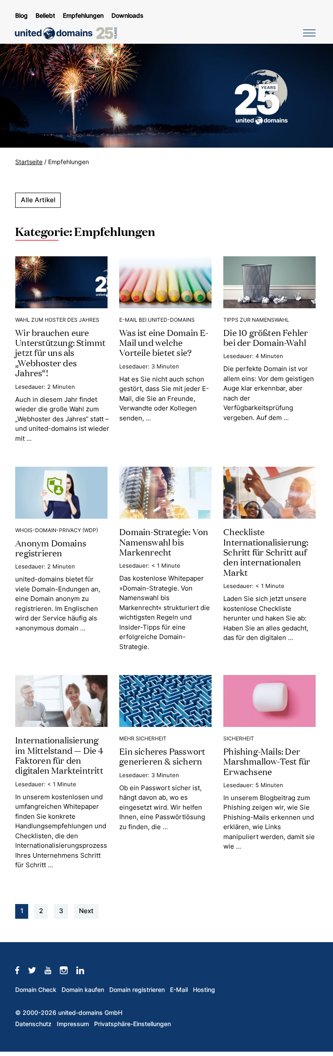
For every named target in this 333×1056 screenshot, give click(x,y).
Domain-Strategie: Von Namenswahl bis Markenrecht (163, 541)
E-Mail (179, 989)
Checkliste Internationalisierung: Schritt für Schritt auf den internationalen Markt (265, 551)
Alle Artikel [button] (38, 200)
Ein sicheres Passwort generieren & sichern (162, 756)
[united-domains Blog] (69, 33)
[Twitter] (36, 970)
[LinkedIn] (84, 970)
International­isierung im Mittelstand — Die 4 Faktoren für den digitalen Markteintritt (59, 754)
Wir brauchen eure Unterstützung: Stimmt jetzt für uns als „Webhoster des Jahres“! (60, 352)
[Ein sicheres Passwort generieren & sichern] (165, 700)
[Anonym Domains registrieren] (61, 492)
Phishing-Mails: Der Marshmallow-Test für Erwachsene (266, 761)
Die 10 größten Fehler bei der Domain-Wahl (265, 337)
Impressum (73, 1023)
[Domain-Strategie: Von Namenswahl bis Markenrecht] (165, 492)
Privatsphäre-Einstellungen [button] (132, 1023)
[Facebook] (21, 970)
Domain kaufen (83, 989)
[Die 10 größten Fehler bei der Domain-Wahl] (269, 282)
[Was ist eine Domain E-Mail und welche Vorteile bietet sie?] (165, 282)
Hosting (204, 989)
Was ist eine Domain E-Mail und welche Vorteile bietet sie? (163, 342)
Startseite (28, 161)
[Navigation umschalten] (308, 32)
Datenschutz (33, 1023)
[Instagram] (68, 970)
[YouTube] (52, 970)
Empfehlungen (83, 15)
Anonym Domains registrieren (50, 547)
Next (86, 911)
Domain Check (35, 989)
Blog (21, 15)
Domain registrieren (137, 989)
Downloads (127, 15)
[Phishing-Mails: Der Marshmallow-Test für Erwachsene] (269, 700)
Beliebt (45, 15)
